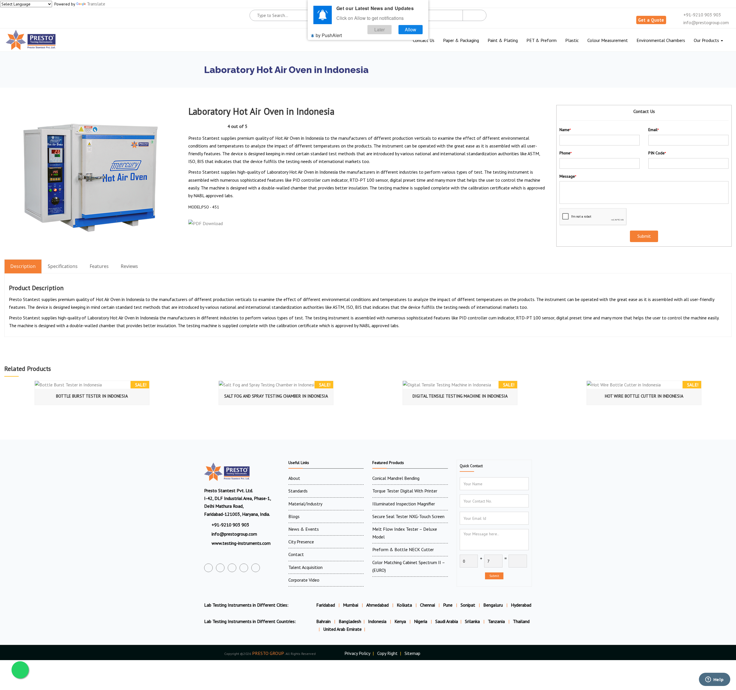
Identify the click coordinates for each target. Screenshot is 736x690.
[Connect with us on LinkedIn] (243, 568)
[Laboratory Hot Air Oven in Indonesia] (90, 177)
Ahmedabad (377, 605)
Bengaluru (493, 605)
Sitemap (412, 653)
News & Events (303, 529)
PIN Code (657, 153)
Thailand (521, 621)
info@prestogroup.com (705, 22)
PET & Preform (541, 40)
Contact (296, 554)
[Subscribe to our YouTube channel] (232, 568)
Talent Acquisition (305, 567)
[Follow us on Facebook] (208, 568)
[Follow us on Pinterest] (255, 568)
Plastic (572, 40)
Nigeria (421, 621)
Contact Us (423, 40)
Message (567, 176)
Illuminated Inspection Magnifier (403, 504)
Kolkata (404, 605)
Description (23, 266)
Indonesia (378, 621)
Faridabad (325, 605)
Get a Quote (651, 20)
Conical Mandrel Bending (395, 478)
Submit (494, 576)
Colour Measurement (607, 40)
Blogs (294, 516)
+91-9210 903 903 (701, 15)
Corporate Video (303, 580)
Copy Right (387, 653)
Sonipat (468, 605)
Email (653, 129)
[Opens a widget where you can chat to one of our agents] (714, 680)
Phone (565, 153)
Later (379, 29)
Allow (410, 29)
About (294, 478)
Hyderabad (521, 605)
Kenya (400, 621)
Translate (96, 4)
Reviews (129, 266)
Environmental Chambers (661, 40)
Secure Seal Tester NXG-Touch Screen (408, 516)
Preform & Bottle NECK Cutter (403, 549)
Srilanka (473, 621)
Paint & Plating (503, 40)
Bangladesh (350, 621)
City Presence (301, 542)
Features (99, 266)
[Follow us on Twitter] (220, 568)
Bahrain (324, 621)
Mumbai (350, 605)
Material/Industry (305, 504)
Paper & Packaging (461, 40)
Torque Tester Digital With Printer (404, 491)
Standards (298, 491)
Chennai (427, 605)
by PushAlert (329, 35)
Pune (448, 605)
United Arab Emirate (342, 629)
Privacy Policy (357, 653)
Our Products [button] (707, 40)
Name (565, 129)
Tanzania (497, 621)
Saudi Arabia (446, 621)
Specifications (63, 266)
